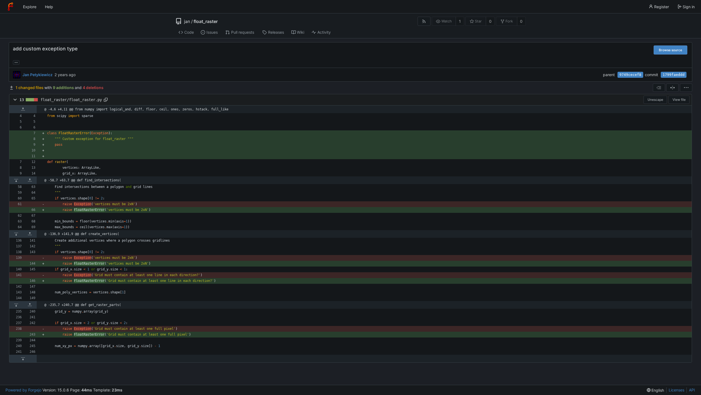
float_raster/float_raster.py (71, 100)
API (692, 390)
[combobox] (659, 88)
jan (187, 21)
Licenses (676, 390)
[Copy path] (106, 100)
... (16, 62)
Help (49, 6)
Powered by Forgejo (23, 390)
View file (679, 100)
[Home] (10, 7)
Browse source (670, 50)
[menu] (686, 88)
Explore (29, 6)
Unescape (655, 100)
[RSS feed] (424, 21)
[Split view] (672, 88)
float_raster (206, 21)
